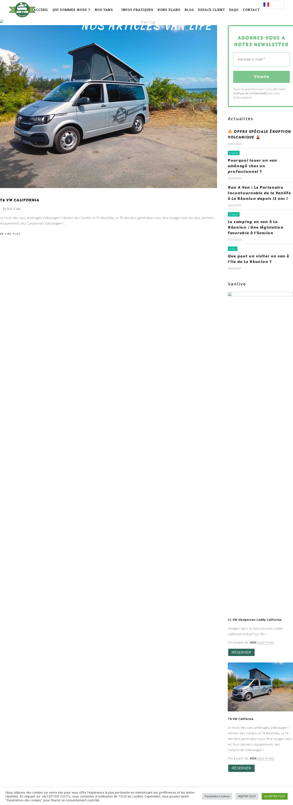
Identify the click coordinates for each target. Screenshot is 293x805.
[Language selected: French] (272, 4)
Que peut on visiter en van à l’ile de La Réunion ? (258, 258)
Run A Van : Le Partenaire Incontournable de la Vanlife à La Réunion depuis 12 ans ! (259, 193)
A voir (233, 248)
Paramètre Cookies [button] (217, 796)
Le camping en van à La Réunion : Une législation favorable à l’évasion (256, 227)
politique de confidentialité (250, 93)
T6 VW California (19, 200)
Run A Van (14, 209)
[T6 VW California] (108, 106)
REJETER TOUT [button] (247, 796)
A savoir (234, 153)
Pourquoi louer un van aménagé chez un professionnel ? (252, 166)
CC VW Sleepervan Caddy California (255, 620)
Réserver (241, 652)
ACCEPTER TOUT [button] (274, 796)
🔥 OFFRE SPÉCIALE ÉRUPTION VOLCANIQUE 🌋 (259, 134)
